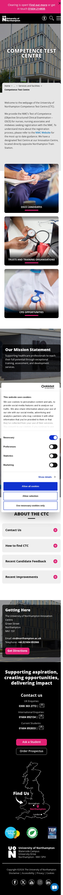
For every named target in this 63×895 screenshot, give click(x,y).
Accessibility (28, 873)
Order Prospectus (31, 751)
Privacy (40, 873)
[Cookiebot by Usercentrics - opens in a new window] (44, 387)
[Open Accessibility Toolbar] (44, 18)
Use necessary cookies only (30, 505)
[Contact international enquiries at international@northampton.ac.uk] (41, 717)
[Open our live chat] (54, 887)
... (14, 85)
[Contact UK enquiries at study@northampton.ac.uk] (42, 705)
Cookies (50, 873)
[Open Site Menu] (58, 18)
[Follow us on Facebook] (15, 882)
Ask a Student (31, 742)
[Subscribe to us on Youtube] (31, 882)
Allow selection (30, 496)
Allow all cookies (30, 486)
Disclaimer (14, 873)
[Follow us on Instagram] (40, 882)
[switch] (53, 446)
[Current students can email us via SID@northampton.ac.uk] (41, 728)
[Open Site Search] (51, 18)
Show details (45, 477)
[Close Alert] (59, 3)
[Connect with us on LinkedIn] (48, 882)
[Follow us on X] (23, 882)
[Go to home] (11, 19)
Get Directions (17, 651)
